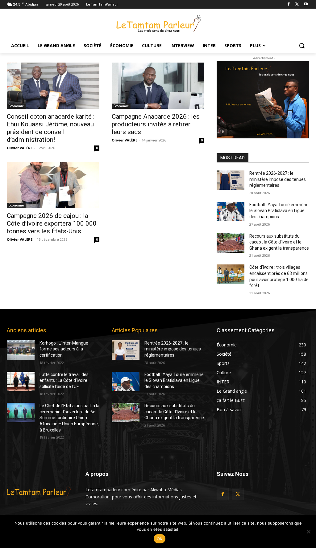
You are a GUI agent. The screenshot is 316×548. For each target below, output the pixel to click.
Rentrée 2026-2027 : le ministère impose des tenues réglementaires (277, 179)
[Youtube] (305, 4)
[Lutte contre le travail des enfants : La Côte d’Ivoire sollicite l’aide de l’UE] (21, 381)
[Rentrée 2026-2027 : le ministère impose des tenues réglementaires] (230, 180)
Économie (16, 106)
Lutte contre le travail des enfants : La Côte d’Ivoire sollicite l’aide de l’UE (64, 380)
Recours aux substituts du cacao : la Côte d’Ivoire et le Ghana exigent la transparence (279, 242)
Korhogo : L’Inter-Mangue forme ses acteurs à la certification (64, 349)
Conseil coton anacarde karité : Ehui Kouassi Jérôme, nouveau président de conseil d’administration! (50, 128)
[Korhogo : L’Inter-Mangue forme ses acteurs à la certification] (21, 350)
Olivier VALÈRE (19, 147)
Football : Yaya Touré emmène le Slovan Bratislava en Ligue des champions (279, 210)
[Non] (308, 532)
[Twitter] (297, 4)
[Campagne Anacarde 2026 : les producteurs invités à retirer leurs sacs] (158, 86)
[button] (301, 45)
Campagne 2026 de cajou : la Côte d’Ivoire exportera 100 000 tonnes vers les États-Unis (52, 223)
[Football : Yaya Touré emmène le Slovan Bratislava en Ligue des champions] (230, 211)
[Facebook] (288, 4)
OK (160, 538)
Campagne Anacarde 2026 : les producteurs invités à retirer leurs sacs (156, 124)
